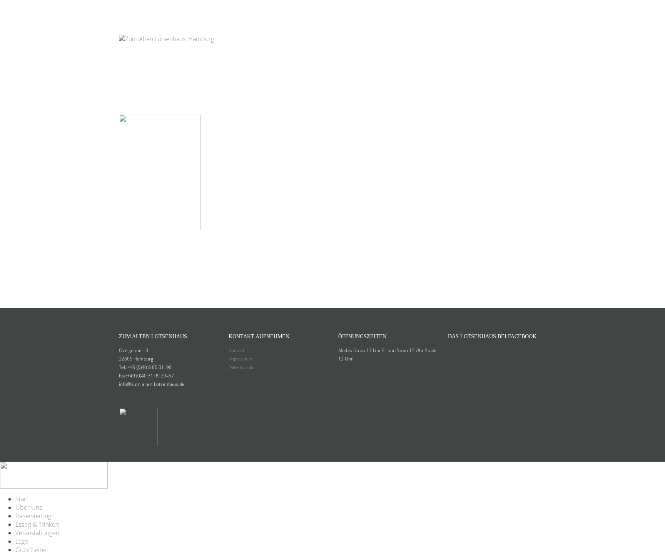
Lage (492, 9)
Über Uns (279, 9)
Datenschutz (242, 367)
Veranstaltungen (446, 9)
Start (248, 9)
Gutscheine (526, 9)
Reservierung (325, 9)
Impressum (241, 358)
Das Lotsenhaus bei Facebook (492, 336)
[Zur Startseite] (166, 28)
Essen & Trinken (381, 9)
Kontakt (236, 350)
